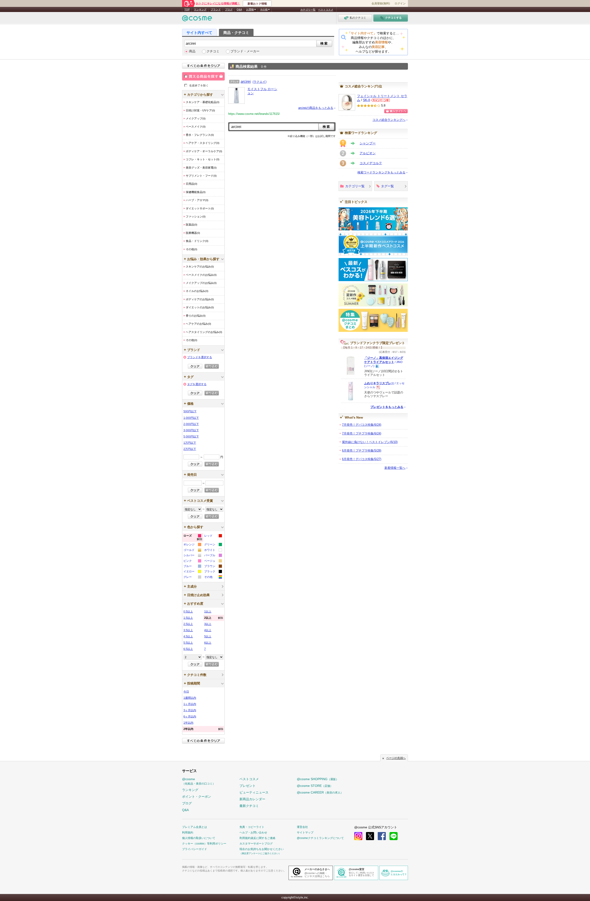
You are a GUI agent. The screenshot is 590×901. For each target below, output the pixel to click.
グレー (192, 577)
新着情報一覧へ (394, 468)
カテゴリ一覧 (308, 9)
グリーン (212, 545)
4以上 (207, 630)
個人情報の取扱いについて (198, 838)
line (393, 836)
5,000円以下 (191, 436)
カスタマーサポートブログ (256, 843)
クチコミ (212, 51)
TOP (187, 9)
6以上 (207, 642)
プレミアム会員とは (194, 827)
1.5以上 (188, 617)
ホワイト (212, 550)
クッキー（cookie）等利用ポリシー (204, 843)
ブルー (192, 567)
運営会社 (302, 827)
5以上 (207, 636)
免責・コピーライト (251, 827)
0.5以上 (188, 611)
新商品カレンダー (252, 799)
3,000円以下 (191, 430)
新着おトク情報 (257, 3)
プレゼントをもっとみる (386, 407)
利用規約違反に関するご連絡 (257, 838)
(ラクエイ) (259, 81)
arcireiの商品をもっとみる (315, 108)
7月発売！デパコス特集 (361, 424)
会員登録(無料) (381, 3)
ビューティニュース (253, 792)
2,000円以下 (191, 424)
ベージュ (212, 561)
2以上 (213, 617)
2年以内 (203, 729)
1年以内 (188, 722)
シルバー (192, 556)
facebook (382, 836)
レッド (212, 536)
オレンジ (192, 545)
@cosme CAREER (320, 792)
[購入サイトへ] (396, 111)
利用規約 (187, 832)
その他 (212, 577)
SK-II (366, 100)
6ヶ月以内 (189, 716)
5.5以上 (188, 642)
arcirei (246, 81)
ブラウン (212, 567)
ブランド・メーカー (245, 51)
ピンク (192, 561)
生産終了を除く (199, 85)
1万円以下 (189, 442)
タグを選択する (196, 384)
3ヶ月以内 (189, 710)
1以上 (207, 611)
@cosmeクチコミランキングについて (320, 838)
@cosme (198, 781)
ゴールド (192, 550)
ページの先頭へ (396, 758)
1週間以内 (189, 697)
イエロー (192, 572)
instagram (358, 836)
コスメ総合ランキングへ (388, 120)
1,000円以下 (191, 417)
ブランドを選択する (199, 357)
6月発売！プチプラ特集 (361, 450)
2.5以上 (188, 624)
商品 (192, 51)
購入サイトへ (396, 111)
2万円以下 (189, 449)
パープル (212, 556)
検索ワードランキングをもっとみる (381, 172)
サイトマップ (305, 832)
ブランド (216, 9)
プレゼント (247, 786)
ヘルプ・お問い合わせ (253, 832)
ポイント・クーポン (196, 796)
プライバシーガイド (194, 849)
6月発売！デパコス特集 (361, 459)
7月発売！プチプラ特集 (361, 433)
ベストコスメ (325, 9)
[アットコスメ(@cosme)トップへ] (197, 19)
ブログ (229, 9)
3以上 (207, 624)
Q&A (239, 9)
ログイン (400, 3)
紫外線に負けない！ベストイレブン (370, 442)
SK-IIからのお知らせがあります (380, 100)
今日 (186, 691)
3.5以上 (188, 630)
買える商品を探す (203, 76)
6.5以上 (188, 649)
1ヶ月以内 (189, 704)
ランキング (200, 9)
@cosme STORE (315, 786)
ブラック (212, 572)
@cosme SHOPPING (318, 779)
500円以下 (190, 411)
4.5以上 (188, 636)
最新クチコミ (249, 806)
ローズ (192, 538)
